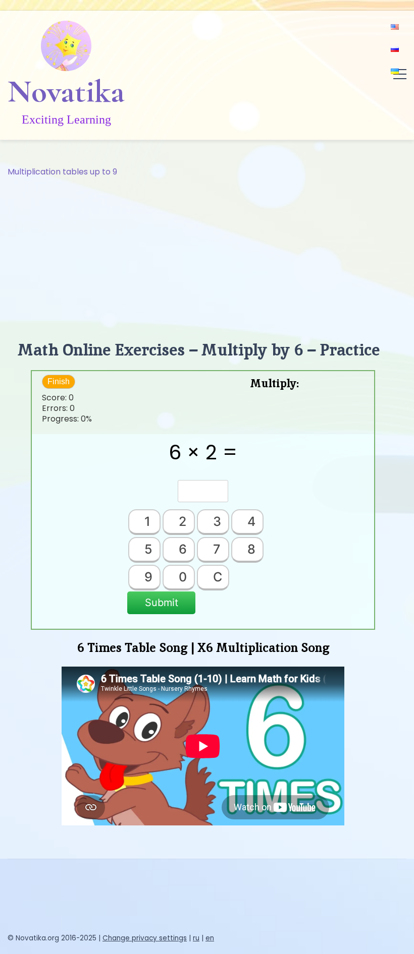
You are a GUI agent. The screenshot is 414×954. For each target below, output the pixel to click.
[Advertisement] (207, 254)
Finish (58, 381)
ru (196, 938)
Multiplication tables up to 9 (62, 171)
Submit (161, 603)
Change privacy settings (144, 938)
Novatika (66, 91)
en (209, 938)
